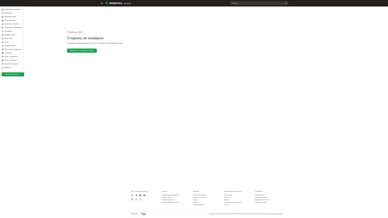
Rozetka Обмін (166, 197)
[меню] (102, 3)
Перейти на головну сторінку (82, 50)
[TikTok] (132, 195)
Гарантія (195, 202)
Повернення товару (199, 195)
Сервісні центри (198, 204)
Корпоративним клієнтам (170, 202)
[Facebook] (140, 195)
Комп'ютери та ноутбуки (12, 9)
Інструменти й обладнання (13, 27)
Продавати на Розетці (262, 200)
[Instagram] (132, 199)
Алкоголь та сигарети (11, 64)
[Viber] (140, 199)
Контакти (227, 197)
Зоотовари (7, 53)
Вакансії (226, 200)
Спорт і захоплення (10, 56)
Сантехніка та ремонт (11, 24)
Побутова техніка (10, 16)
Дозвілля (7, 67)
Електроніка (8, 13)
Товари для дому (9, 20)
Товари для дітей (9, 45)
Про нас (226, 204)
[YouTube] (144, 195)
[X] (136, 199)
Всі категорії (228, 195)
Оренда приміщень (261, 197)
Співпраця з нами (261, 202)
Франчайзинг (259, 195)
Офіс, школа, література (12, 49)
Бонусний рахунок (168, 200)
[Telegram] (136, 195)
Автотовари (8, 31)
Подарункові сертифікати (170, 195)
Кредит (195, 200)
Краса (6, 42)
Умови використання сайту (233, 202)
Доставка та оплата (199, 197)
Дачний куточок (9, 35)
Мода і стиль (8, 38)
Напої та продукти (10, 60)
